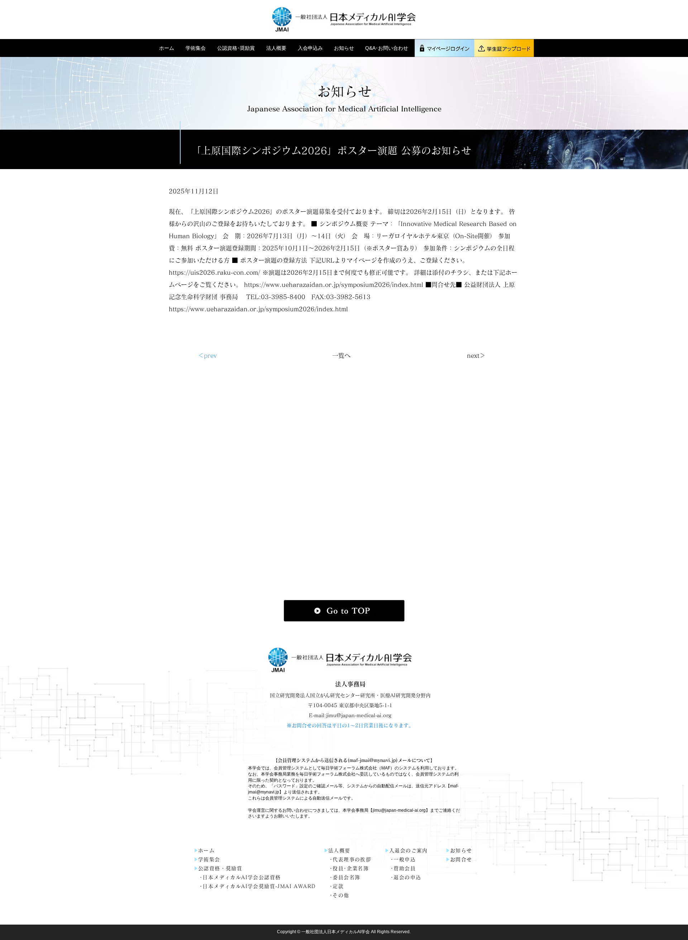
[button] (196, 48)
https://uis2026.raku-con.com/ (214, 272)
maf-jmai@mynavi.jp (372, 760)
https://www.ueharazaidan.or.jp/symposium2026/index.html (333, 285)
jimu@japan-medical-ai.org (399, 810)
